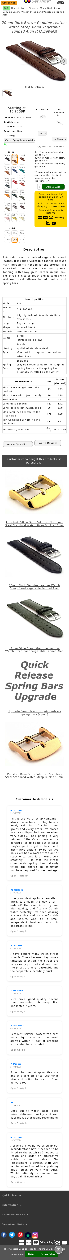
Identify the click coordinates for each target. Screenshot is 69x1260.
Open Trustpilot (19, 875)
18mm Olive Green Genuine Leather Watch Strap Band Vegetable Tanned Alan (34, 650)
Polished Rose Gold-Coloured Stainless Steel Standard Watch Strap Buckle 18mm (34, 775)
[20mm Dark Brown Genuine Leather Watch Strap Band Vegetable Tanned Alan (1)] (7, 93)
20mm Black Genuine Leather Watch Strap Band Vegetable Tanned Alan (34, 587)
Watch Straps (28, 8)
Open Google (17, 976)
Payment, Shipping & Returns (51, 211)
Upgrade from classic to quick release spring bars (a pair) (34, 713)
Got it (31, 1254)
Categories (8, 3)
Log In (47, 5)
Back (6, 8)
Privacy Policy (48, 1254)
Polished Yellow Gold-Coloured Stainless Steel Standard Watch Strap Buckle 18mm (34, 524)
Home (36, 5)
